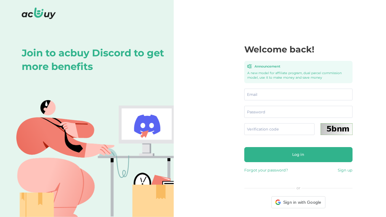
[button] (298, 202)
